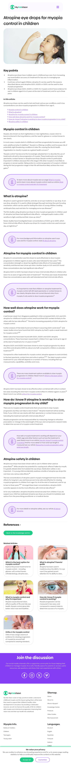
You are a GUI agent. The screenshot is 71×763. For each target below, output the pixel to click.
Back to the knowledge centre (18, 533)
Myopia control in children (18, 110)
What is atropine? (15, 112)
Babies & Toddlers (9, 728)
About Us (50, 700)
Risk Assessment (52, 718)
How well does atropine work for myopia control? (27, 117)
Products (50, 711)
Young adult (7, 739)
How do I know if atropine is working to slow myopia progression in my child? (37, 119)
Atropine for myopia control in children (23, 114)
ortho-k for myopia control (32, 394)
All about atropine (49, 241)
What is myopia (54, 180)
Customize (42, 760)
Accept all (27, 760)
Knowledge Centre (53, 707)
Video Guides (51, 714)
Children (6, 731)
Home (49, 696)
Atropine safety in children (18, 122)
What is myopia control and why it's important (40, 183)
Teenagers (7, 735)
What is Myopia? (52, 703)
